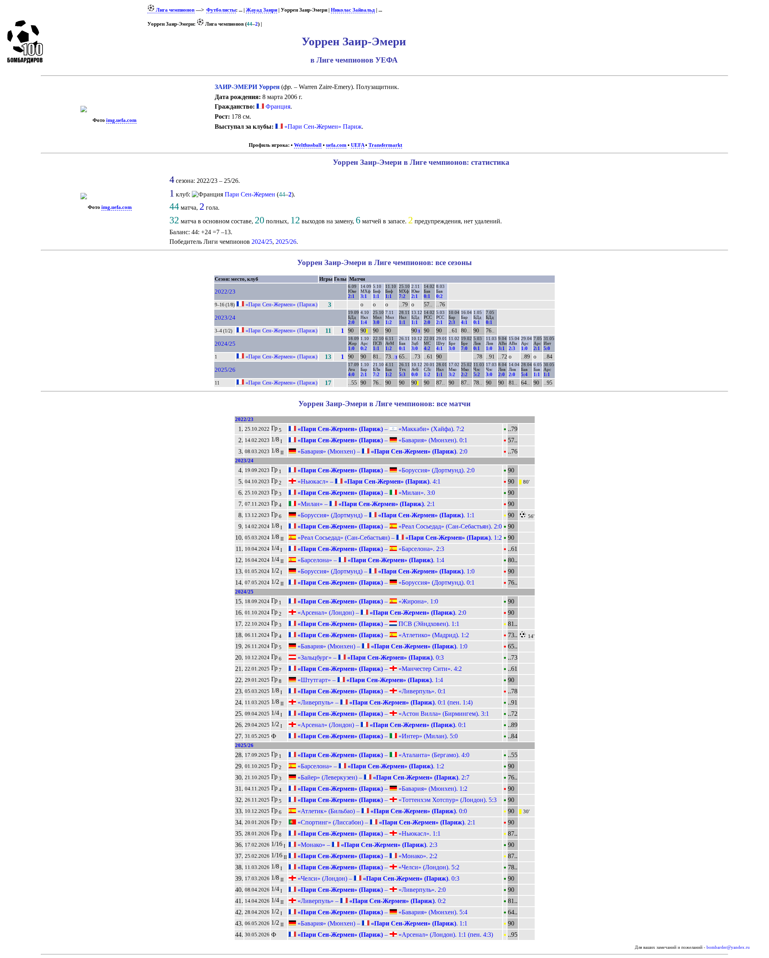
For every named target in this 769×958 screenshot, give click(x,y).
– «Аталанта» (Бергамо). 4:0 (382, 754)
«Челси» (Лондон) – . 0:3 (377, 878)
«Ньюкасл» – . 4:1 (368, 481)
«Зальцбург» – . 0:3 (370, 657)
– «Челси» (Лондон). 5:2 (377, 867)
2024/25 (262, 241)
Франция (277, 106)
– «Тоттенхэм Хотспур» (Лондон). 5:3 (396, 799)
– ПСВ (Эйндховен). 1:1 (377, 623)
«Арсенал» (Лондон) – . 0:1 (381, 724)
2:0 (351, 322)
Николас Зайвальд (353, 10)
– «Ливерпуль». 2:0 (371, 889)
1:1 (376, 296)
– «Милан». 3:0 (365, 492)
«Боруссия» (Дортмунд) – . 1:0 (385, 571)
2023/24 (225, 317)
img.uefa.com (121, 120)
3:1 (363, 296)
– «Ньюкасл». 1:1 (368, 833)
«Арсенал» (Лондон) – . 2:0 (381, 612)
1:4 (363, 322)
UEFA (357, 145)
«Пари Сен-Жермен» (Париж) (282, 304)
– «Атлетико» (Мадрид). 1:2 (382, 635)
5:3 (402, 374)
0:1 (427, 296)
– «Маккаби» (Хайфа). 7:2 (380, 428)
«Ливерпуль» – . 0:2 (371, 900)
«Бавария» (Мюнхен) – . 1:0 (381, 646)
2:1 (351, 296)
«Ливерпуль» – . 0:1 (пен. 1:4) (384, 702)
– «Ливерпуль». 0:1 (371, 691)
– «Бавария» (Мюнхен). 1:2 (381, 788)
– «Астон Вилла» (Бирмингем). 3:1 (392, 713)
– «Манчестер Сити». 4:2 (379, 668)
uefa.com (336, 145)
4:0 (351, 374)
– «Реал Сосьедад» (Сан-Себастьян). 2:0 (399, 526)
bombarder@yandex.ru (728, 947)
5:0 (547, 348)
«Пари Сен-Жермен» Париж (323, 126)
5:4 (524, 374)
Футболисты (221, 10)
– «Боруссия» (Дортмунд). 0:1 (385, 582)
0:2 (439, 296)
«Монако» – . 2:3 (366, 844)
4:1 (464, 322)
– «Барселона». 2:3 (370, 548)
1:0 (351, 348)
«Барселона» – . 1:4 (370, 560)
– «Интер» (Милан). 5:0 (377, 736)
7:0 (464, 348)
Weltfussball (308, 145)
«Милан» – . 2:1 (365, 503)
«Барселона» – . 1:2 (370, 766)
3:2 (452, 374)
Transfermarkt (385, 145)
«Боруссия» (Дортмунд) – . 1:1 (385, 515)
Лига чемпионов (175, 10)
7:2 (402, 296)
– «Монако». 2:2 (366, 856)
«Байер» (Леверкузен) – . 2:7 (382, 777)
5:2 (476, 374)
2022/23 (225, 291)
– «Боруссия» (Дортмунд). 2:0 (385, 470)
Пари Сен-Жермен (250, 194)
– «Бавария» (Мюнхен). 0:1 (381, 440)
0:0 (414, 374)
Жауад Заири (261, 10)
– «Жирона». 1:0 (367, 601)
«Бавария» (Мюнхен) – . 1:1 (381, 923)
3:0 (376, 322)
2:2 (464, 374)
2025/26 (286, 241)
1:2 (388, 322)
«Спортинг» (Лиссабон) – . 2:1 (385, 822)
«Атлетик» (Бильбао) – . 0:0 (381, 811)
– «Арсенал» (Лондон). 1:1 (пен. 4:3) (394, 934)
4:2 (427, 348)
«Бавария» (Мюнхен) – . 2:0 (381, 451)
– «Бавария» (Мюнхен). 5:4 (381, 912)
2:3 (452, 322)
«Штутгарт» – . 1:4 (369, 679)
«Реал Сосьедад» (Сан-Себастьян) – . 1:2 (399, 537)
